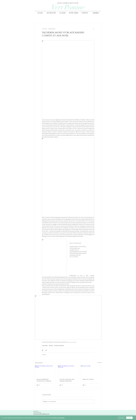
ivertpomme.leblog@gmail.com (41, 414)
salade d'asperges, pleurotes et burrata (44, 380)
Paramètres (121, 417)
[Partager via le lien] (46, 350)
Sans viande (45, 345)
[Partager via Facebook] (42, 350)
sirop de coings (88, 379)
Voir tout (99, 362)
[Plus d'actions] (93, 29)
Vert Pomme (68, 7)
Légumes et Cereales (59, 345)
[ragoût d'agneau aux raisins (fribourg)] (68, 371)
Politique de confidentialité (59, 417)
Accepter (129, 417)
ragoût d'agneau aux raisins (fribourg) (67, 380)
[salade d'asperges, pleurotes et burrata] (45, 371)
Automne (51, 345)
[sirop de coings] (91, 371)
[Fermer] (134, 418)
